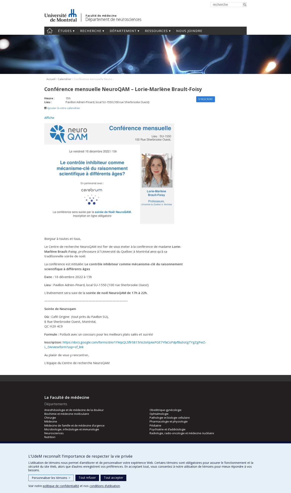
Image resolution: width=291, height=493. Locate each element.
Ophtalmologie (159, 414)
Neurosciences (54, 433)
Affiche (49, 117)
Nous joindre (189, 31)
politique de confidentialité (61, 486)
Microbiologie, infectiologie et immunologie (71, 429)
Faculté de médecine (101, 15)
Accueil (50, 31)
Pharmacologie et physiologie (169, 421)
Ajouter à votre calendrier (63, 108)
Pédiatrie (155, 425)
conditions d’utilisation (104, 486)
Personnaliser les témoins (51, 478)
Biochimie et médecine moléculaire (66, 414)
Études (65, 31)
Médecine (50, 421)
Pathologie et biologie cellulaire (170, 417)
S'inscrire (205, 99)
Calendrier (64, 79)
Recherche (90, 31)
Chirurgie (50, 417)
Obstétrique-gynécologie (166, 410)
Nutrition (49, 437)
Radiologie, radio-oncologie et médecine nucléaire (182, 433)
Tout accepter (113, 478)
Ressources (156, 31)
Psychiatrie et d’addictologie (168, 429)
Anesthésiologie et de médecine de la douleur (74, 410)
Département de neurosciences (113, 19)
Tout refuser (87, 478)
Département (123, 31)
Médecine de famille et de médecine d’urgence (74, 425)
